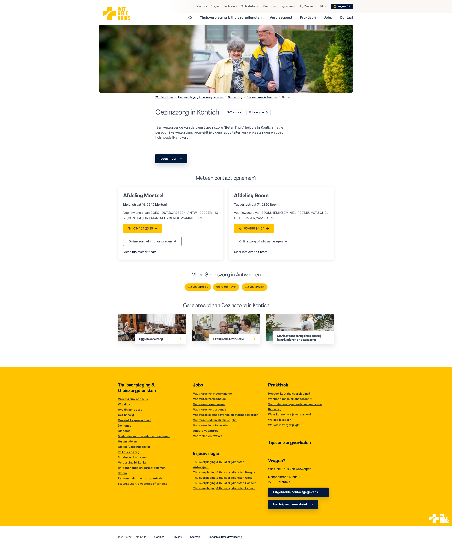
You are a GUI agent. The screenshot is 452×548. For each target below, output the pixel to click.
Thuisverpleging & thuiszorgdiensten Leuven (224, 488)
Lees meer (168, 158)
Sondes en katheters (132, 457)
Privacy (177, 537)
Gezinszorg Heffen (226, 287)
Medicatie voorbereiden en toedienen (144, 436)
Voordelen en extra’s (207, 436)
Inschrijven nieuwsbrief (290, 504)
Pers (266, 6)
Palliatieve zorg (128, 452)
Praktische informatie (208, 316)
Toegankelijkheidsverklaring (225, 537)
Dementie (124, 425)
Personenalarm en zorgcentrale (140, 478)
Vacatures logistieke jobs (210, 425)
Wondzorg (125, 404)
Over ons (201, 6)
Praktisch (278, 385)
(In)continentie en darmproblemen (142, 468)
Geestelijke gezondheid (134, 420)
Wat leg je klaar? (279, 419)
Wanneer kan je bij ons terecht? (290, 399)
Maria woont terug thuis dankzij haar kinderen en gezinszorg (299, 319)
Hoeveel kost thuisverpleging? (289, 393)
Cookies (159, 537)
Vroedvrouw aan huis (133, 399)
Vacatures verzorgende (209, 409)
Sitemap (195, 537)
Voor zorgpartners (284, 6)
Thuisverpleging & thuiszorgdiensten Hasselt (224, 483)
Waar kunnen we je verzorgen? (289, 414)
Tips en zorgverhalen (289, 442)
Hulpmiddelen (127, 441)
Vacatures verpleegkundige (212, 393)
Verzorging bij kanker (133, 462)
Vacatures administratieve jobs (215, 420)
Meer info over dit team (140, 252)
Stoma (122, 473)
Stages (215, 6)
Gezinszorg (126, 415)
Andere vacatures (205, 430)
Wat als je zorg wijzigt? (284, 425)
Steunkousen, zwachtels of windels (142, 483)
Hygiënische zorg (131, 316)
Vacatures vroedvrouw (209, 404)
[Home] (190, 17)
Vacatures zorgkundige (209, 399)
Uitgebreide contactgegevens (295, 492)
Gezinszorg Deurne (198, 287)
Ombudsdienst (250, 6)
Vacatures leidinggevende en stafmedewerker (225, 415)
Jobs (198, 385)
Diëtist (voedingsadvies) (135, 447)
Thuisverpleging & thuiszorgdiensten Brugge (224, 472)
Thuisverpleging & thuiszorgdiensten (137, 388)
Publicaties (230, 6)
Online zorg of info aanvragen (150, 241)
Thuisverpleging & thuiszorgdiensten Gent (222, 477)
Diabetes (124, 431)
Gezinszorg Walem (254, 287)
